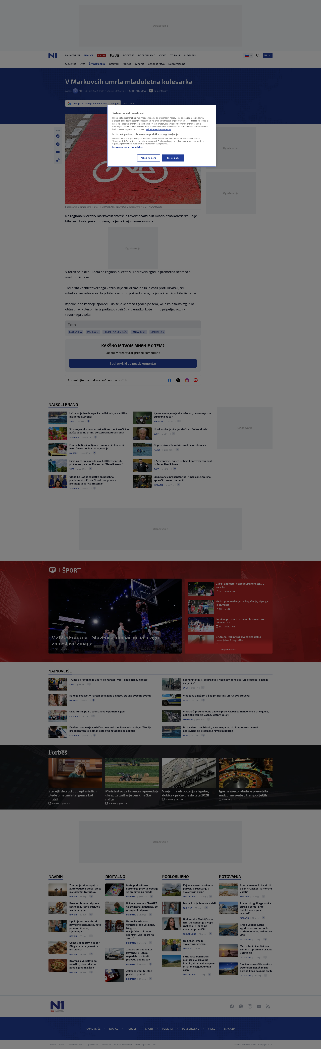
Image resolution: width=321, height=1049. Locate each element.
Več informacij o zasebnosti (158, 129)
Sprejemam (173, 158)
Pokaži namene (148, 158)
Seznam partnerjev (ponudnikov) (127, 147)
